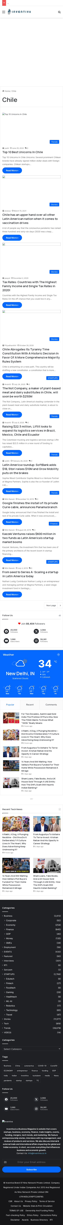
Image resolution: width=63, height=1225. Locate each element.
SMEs (9, 943)
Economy (10, 925)
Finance (10, 929)
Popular (10, 704)
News (56, 1075)
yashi (7, 148)
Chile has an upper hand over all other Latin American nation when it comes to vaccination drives (30, 219)
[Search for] (59, 13)
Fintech (9, 983)
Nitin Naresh (10, 499)
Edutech (10, 979)
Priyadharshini (10, 345)
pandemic (8, 1080)
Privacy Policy (31, 1201)
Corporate (11, 920)
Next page (51, 605)
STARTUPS (9, 974)
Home (7, 91)
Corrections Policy (48, 1215)
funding (45, 1071)
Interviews (9, 961)
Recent (30, 704)
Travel (9, 1014)
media (47, 1075)
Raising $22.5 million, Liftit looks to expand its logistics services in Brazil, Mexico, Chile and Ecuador (29, 430)
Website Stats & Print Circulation (37, 1206)
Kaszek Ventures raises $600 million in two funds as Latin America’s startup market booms (29, 538)
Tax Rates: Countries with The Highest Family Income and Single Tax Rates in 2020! (29, 286)
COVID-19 (42, 1066)
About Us (18, 1201)
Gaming (10, 992)
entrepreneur (22, 1071)
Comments (51, 704)
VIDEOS (7, 1032)
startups (29, 1080)
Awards (25, 1220)
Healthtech (11, 996)
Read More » (12, 170)
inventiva (25, 1075)
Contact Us (16, 1206)
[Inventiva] (19, 12)
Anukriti (8, 384)
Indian (14, 1075)
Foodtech (10, 987)
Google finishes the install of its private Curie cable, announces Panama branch (30, 505)
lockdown (37, 1075)
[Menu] (3, 13)
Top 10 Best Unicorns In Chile (22, 152)
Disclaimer (15, 1220)
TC (37, 1080)
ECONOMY (8, 1071)
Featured (8, 956)
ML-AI (9, 1001)
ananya (8, 211)
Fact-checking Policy (15, 1215)
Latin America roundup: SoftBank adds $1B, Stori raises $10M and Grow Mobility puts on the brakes (30, 469)
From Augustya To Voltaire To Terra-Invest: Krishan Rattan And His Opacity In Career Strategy (39, 750)
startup (19, 1080)
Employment (10, 947)
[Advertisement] (31, 53)
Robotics (10, 1005)
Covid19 (53, 1066)
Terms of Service (47, 1201)
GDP (8, 934)
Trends (7, 1028)
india (6, 1075)
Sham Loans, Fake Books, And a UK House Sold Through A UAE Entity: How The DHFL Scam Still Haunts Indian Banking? (46, 881)
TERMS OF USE (16, 1210)
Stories (7, 1019)
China (17, 1066)
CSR (10, 1201)
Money (9, 938)
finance (35, 1071)
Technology (12, 1010)
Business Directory (39, 1220)
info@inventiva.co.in (37, 1153)
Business (8, 916)
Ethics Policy (32, 1215)
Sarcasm (8, 970)
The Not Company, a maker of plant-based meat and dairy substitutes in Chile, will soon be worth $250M (31, 392)
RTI (5, 965)
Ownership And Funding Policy (39, 1210)
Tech (6, 1023)
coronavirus (29, 1066)
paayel (7, 278)
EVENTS (8, 952)
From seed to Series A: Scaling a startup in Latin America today (30, 574)
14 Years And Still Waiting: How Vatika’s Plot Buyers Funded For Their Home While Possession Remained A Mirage (15, 881)
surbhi (7, 461)
